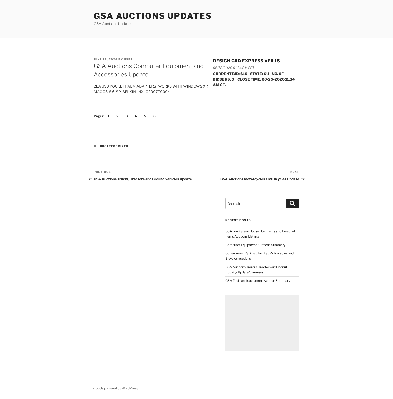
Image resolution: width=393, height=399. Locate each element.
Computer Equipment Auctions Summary (255, 245)
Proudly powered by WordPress (115, 388)
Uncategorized (114, 146)
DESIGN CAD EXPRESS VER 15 (246, 61)
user (128, 59)
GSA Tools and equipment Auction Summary (257, 280)
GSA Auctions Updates (153, 16)
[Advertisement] (262, 323)
